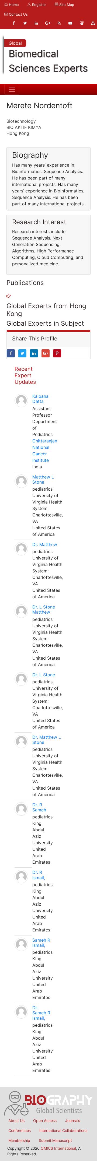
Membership (19, 1140)
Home (13, 4)
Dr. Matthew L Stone (46, 739)
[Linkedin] (36, 23)
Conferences (19, 1130)
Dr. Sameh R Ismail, (41, 1013)
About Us (16, 1120)
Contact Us (18, 14)
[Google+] (48, 23)
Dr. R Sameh (39, 807)
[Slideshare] (82, 23)
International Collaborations (63, 1130)
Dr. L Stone (43, 674)
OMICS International (58, 1148)
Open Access (45, 1120)
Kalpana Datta (40, 398)
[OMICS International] (48, 1103)
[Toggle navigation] (11, 89)
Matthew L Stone (43, 479)
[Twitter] (25, 23)
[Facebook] (14, 23)
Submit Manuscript (55, 1140)
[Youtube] (70, 23)
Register (38, 4)
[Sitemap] (93, 23)
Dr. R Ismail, (38, 875)
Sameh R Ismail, (41, 942)
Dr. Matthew (44, 544)
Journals (72, 1120)
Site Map (66, 4)
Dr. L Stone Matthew (43, 609)
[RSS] (59, 23)
